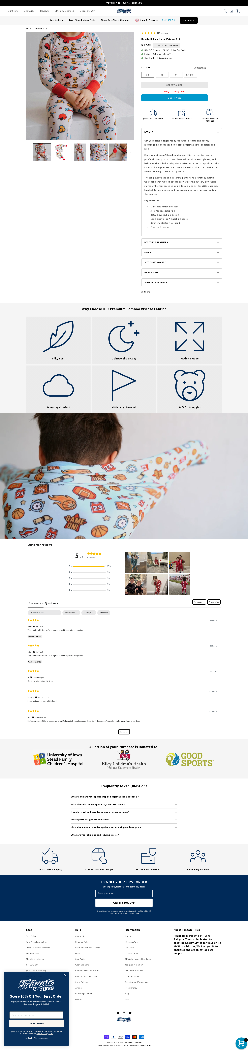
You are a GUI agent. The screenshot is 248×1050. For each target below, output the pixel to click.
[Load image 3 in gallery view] (80, 152)
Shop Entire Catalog (35, 959)
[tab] (52, 603)
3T (164, 75)
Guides (78, 999)
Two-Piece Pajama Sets (37, 941)
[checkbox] (103, 612)
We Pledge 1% (205, 946)
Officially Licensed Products (138, 959)
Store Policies (81, 982)
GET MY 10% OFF (124, 902)
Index (127, 999)
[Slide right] (130, 152)
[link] (58, 340)
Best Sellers (31, 936)
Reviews (128, 936)
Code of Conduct (132, 976)
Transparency (131, 987)
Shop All (188, 20)
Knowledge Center (83, 993)
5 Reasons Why (131, 941)
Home (28, 28)
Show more (124, 732)
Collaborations (131, 953)
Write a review (214, 602)
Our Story (129, 947)
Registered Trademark (133, 1042)
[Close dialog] (65, 975)
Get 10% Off (32, 964)
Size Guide (80, 959)
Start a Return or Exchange (87, 947)
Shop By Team (32, 953)
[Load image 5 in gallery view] (118, 152)
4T (179, 75)
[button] (225, 11)
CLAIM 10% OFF (36, 1023)
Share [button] (147, 291)
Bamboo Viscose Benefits (87, 970)
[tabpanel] (124, 673)
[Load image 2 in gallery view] (61, 152)
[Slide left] (29, 152)
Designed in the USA (134, 964)
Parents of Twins (200, 935)
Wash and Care (82, 964)
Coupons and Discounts (86, 976)
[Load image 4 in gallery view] (99, 152)
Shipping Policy (82, 941)
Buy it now (174, 97)
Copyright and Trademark (136, 982)
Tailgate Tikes (103, 1045)
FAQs (77, 953)
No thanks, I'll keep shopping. (36, 1038)
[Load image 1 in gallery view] (42, 152)
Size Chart (201, 68)
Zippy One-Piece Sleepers (38, 947)
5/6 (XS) (191, 75)
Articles (78, 987)
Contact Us (80, 936)
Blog (127, 993)
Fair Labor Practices (134, 970)
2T (147, 74)
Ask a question (199, 602)
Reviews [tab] (35, 603)
